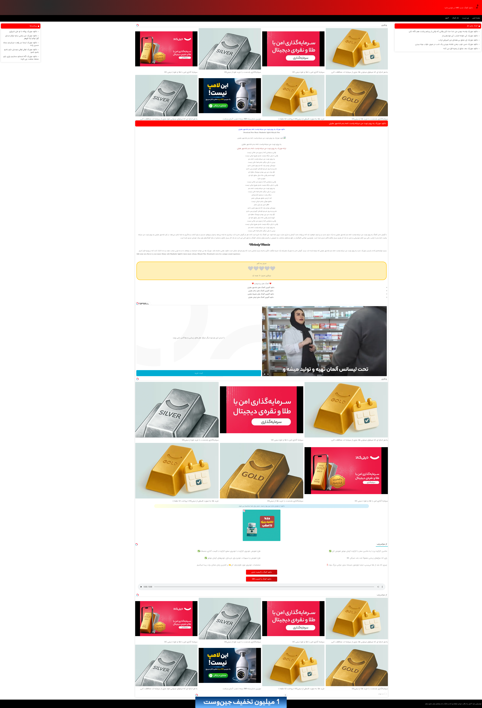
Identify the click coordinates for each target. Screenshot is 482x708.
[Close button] (285, 695)
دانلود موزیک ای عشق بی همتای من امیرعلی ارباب (458, 40)
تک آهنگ (455, 18)
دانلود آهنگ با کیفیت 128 (261, 579)
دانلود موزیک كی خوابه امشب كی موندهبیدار (460, 36)
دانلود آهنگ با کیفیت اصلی (261, 572)
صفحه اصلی (476, 18)
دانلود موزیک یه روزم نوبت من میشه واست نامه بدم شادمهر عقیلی (357, 123)
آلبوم (447, 18)
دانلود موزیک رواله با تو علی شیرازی (23, 31)
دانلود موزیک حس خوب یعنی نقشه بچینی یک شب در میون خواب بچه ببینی (446, 44)
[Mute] (268, 374)
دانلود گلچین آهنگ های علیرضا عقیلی (261, 294)
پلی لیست (465, 18)
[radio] (272, 269)
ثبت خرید (199, 373)
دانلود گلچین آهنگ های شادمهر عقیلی (260, 287)
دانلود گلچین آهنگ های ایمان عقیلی (261, 297)
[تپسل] (196, 695)
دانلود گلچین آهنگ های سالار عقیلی (260, 291)
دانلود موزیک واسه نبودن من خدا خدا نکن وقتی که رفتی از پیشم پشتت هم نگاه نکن (443, 31)
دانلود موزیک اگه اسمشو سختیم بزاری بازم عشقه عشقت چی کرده (21, 57)
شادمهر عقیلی (247, 144)
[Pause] (264, 374)
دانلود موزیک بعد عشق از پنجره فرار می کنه (460, 48)
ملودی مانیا (261, 179)
